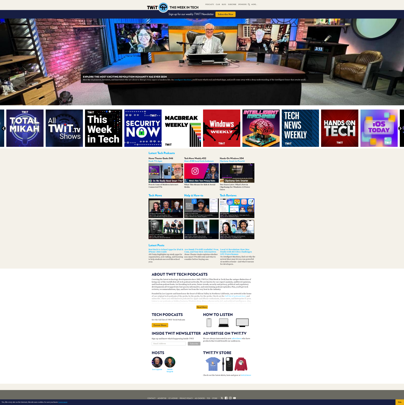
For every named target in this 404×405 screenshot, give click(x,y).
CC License (173, 398)
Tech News (155, 195)
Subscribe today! (264, 80)
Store (214, 398)
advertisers (236, 338)
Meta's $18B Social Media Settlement (199, 161)
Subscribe (232, 4)
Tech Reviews (228, 195)
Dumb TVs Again (155, 161)
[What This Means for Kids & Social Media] (201, 182)
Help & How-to (193, 195)
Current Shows (160, 325)
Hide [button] (399, 402)
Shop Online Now (219, 14)
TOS (208, 398)
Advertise (162, 398)
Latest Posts (156, 245)
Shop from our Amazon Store (201, 14)
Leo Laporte (157, 369)
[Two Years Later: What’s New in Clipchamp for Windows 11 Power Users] (237, 182)
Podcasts (209, 4)
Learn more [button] (62, 402)
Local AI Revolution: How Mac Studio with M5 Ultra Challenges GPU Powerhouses (236, 252)
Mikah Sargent (170, 370)
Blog (224, 4)
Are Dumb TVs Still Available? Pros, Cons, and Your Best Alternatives (201, 250)
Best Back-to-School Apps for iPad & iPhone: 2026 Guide (166, 250)
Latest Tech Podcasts (162, 153)
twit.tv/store (246, 375)
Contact (151, 398)
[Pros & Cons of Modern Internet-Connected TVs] (166, 182)
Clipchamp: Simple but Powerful (232, 161)
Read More (202, 307)
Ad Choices (200, 398)
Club (218, 4)
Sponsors (242, 4)
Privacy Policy (186, 398)
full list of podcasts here (235, 296)
